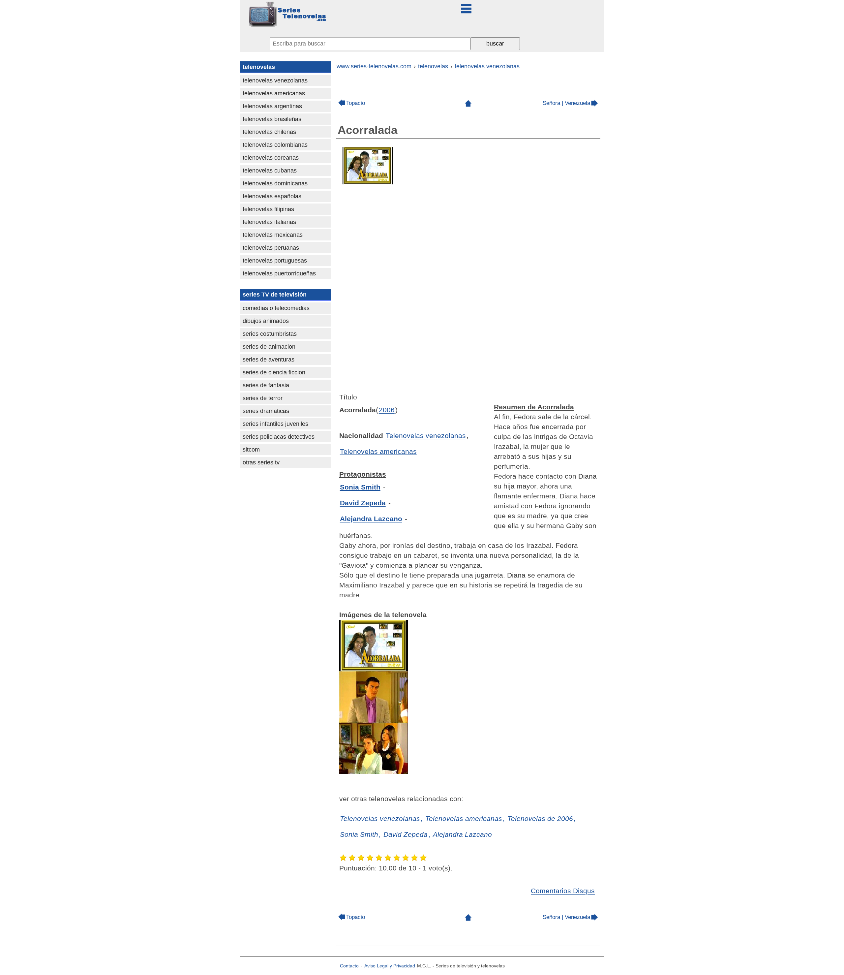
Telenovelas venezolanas (426, 435)
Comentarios (563, 891)
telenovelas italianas (269, 222)
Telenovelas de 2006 (540, 818)
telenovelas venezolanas (275, 80)
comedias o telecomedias (276, 308)
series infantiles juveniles (275, 424)
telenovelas (259, 67)
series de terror (263, 398)
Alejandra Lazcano (371, 518)
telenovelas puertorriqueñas (279, 273)
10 (423, 858)
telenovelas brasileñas (272, 119)
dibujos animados (266, 321)
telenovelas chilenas (269, 132)
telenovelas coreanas (271, 157)
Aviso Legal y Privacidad (389, 965)
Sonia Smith (360, 487)
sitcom (251, 449)
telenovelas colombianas (275, 145)
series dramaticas (266, 411)
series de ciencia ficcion (274, 372)
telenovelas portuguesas (275, 260)
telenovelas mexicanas (273, 235)
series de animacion (269, 346)
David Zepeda (363, 503)
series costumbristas (270, 333)
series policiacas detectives (279, 436)
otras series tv (261, 462)
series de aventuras (268, 359)
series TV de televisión (275, 294)
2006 (387, 410)
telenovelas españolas (272, 196)
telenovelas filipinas (268, 209)
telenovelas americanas (274, 93)
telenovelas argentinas (272, 106)
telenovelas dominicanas (275, 183)
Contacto (349, 965)
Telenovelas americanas (378, 451)
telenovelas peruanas (271, 247)
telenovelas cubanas (270, 170)
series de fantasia (266, 385)
